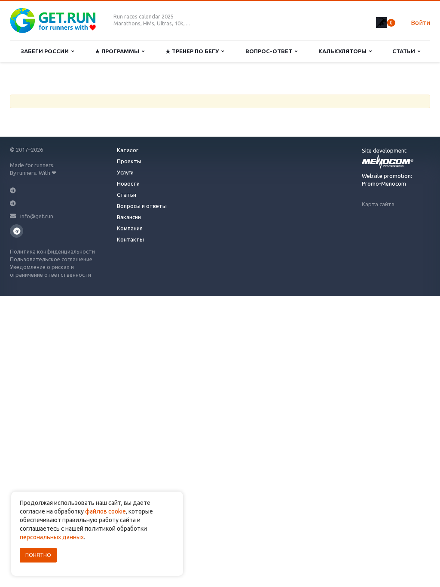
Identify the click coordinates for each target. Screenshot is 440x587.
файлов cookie (105, 511)
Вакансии (129, 217)
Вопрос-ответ (270, 51)
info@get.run (36, 216)
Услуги (125, 172)
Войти (420, 22)
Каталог (127, 150)
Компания (130, 228)
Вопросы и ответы (142, 206)
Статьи (405, 51)
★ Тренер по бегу (193, 51)
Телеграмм (16, 231)
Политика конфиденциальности (52, 251)
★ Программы (118, 51)
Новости (128, 183)
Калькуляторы (343, 51)
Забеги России (46, 51)
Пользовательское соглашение (51, 259)
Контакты (130, 239)
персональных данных (52, 537)
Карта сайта (378, 204)
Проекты (129, 161)
